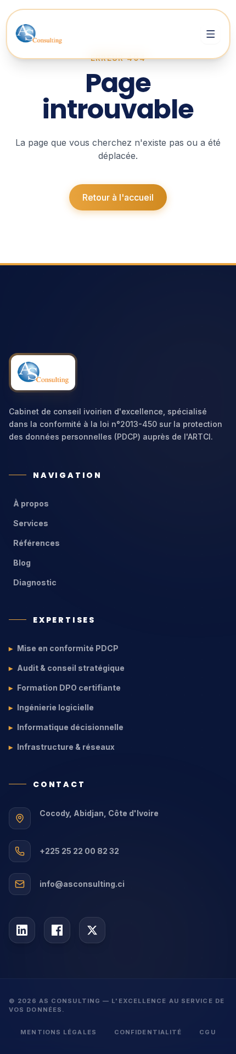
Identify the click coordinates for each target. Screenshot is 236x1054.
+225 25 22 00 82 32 (79, 851)
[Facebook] (57, 930)
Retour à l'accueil (118, 197)
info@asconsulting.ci (82, 883)
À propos (31, 503)
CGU (207, 1032)
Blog (22, 562)
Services (30, 523)
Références (36, 543)
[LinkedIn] (22, 930)
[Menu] (210, 34)
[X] (92, 930)
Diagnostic (35, 582)
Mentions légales (58, 1032)
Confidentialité (148, 1032)
